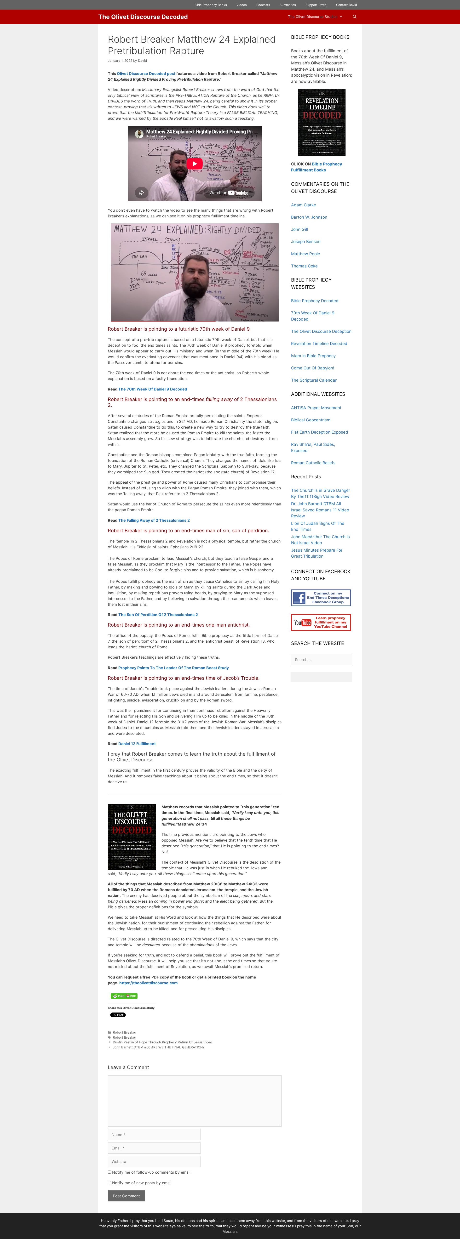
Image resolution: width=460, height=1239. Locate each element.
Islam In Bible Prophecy (313, 355)
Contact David (346, 5)
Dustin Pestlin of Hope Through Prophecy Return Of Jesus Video (162, 1042)
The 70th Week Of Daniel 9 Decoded (152, 389)
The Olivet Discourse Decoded (143, 16)
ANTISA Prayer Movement (316, 407)
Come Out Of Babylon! (312, 368)
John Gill (299, 229)
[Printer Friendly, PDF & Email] (124, 998)
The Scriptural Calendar (314, 380)
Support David (316, 5)
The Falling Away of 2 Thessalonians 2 (154, 520)
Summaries (288, 5)
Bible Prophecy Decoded (315, 300)
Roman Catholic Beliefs (313, 462)
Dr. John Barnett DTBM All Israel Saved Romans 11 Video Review (320, 509)
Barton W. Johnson (309, 217)
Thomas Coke (304, 266)
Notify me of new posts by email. (142, 1182)
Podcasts (263, 5)
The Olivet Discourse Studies (313, 16)
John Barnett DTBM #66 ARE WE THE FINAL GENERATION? (158, 1047)
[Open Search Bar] (355, 17)
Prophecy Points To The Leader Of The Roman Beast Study (173, 667)
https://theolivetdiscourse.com (148, 982)
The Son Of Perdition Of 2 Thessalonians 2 (158, 614)
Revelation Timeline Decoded (319, 343)
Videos (241, 5)
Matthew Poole (305, 253)
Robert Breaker (124, 1032)
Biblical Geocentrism (310, 420)
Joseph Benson (306, 241)
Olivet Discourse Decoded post (146, 73)
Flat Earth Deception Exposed (319, 432)
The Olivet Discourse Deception (321, 331)
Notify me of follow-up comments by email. (151, 1172)
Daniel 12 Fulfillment (137, 743)
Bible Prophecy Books (211, 5)
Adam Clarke (303, 205)
